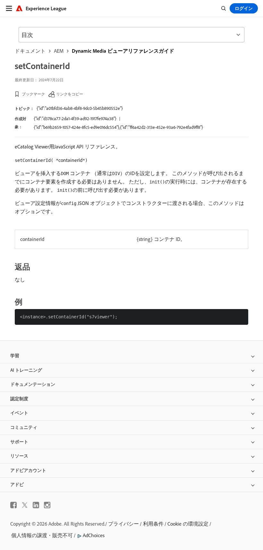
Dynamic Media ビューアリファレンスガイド (123, 51)
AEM (59, 51)
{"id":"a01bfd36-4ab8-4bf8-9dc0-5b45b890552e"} (80, 108)
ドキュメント (30, 51)
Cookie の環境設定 (187, 523)
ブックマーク (33, 94)
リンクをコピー (69, 94)
